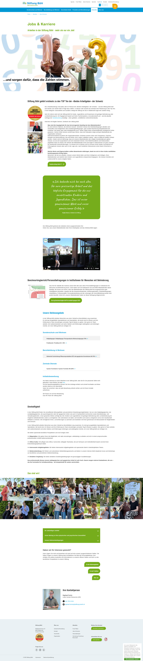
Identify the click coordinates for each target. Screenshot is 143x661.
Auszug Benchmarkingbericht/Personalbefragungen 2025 (65, 300)
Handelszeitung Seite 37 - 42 (56, 164)
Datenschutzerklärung (48, 657)
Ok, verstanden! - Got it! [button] (132, 659)
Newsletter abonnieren (98, 628)
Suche (99, 1)
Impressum (38, 657)
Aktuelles (35, 14)
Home (29, 14)
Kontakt (105, 1)
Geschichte (56, 633)
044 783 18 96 (69, 601)
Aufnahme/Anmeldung (113, 1)
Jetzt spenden (96, 639)
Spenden (94, 1)
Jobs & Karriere (86, 1)
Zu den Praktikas (94, 571)
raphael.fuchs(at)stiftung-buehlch (75, 604)
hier (64, 382)
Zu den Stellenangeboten (92, 564)
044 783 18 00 (40, 631)
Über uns (96, 578)
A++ (106, 5)
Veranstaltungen (76, 633)
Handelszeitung (57, 118)
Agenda (72, 1)
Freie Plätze (78, 1)
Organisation (57, 636)
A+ (102, 5)
